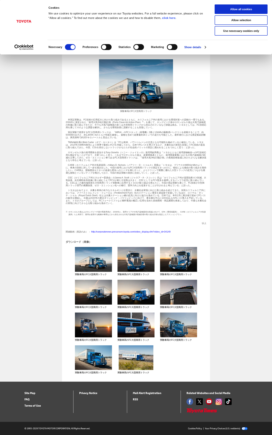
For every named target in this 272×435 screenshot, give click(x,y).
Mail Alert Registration (147, 393)
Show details (192, 47)
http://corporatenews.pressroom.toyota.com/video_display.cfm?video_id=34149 (131, 231)
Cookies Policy (195, 428)
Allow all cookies (241, 9)
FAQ (27, 399)
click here (168, 17)
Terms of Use (32, 406)
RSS (135, 399)
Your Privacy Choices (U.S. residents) (222, 428)
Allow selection (241, 20)
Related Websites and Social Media (208, 393)
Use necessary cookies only (241, 30)
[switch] (106, 47)
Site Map (29, 393)
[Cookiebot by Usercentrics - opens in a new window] (24, 47)
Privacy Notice (88, 393)
